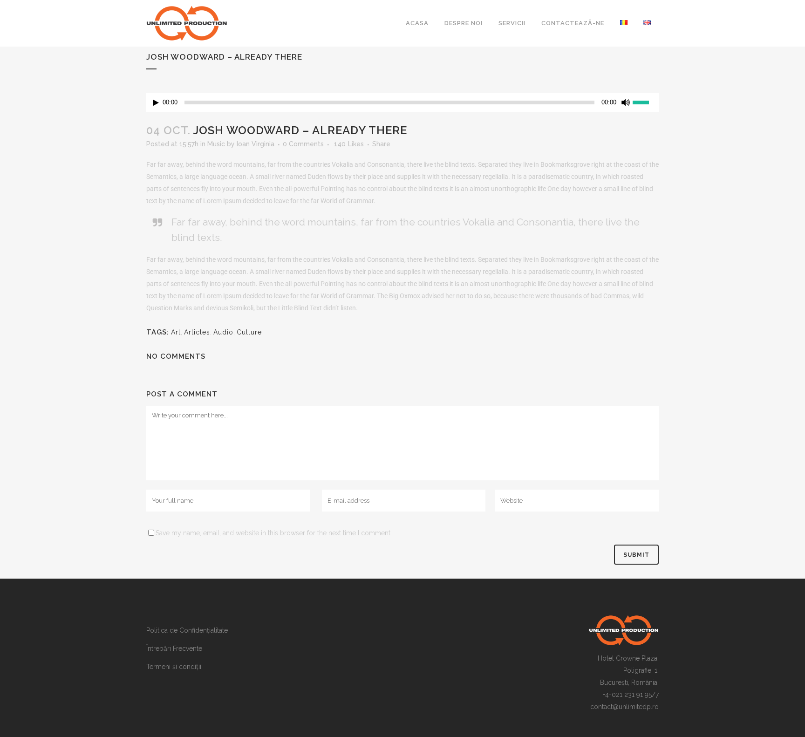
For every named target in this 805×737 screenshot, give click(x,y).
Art (176, 332)
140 (349, 144)
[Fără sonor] (625, 102)
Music (216, 144)
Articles (197, 332)
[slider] (646, 101)
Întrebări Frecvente (174, 648)
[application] (402, 102)
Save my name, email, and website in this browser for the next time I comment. (274, 533)
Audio (223, 332)
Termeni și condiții (173, 666)
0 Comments (303, 144)
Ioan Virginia (255, 144)
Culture (249, 332)
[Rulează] (156, 103)
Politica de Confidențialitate (187, 630)
